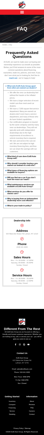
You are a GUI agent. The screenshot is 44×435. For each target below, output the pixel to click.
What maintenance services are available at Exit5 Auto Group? (20, 185)
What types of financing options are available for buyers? (22, 171)
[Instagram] (20, 344)
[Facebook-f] (16, 344)
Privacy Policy (18, 428)
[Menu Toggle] (22, 12)
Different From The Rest (22, 329)
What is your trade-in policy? (19, 206)
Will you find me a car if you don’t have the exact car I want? (21, 178)
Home (4, 45)
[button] (22, 86)
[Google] (24, 344)
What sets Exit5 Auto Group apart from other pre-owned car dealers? (22, 87)
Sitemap (28, 428)
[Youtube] (28, 344)
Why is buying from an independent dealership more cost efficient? (22, 199)
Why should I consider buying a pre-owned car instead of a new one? (22, 164)
